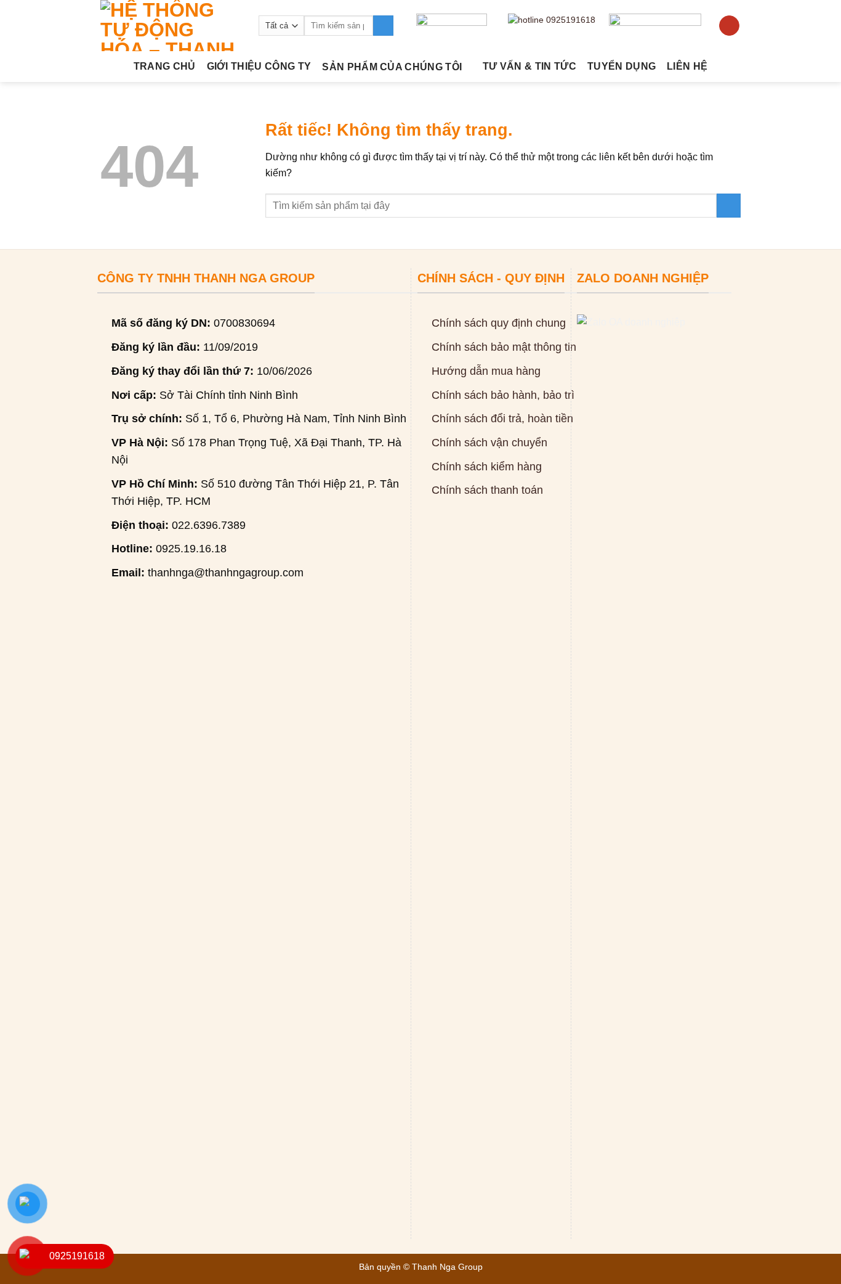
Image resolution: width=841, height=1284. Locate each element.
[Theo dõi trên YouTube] (729, 25)
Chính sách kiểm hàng (487, 466)
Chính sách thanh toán (487, 490)
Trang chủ (165, 66)
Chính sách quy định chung (499, 323)
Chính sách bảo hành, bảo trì (503, 395)
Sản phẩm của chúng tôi (392, 67)
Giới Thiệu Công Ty (259, 66)
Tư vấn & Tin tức (529, 66)
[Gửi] (383, 25)
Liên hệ (687, 66)
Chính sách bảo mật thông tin (504, 347)
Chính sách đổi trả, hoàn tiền (502, 418)
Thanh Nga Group (447, 1267)
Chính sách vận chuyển (489, 442)
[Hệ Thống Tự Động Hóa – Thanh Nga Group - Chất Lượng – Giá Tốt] (170, 25)
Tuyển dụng (621, 66)
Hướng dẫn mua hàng (486, 371)
